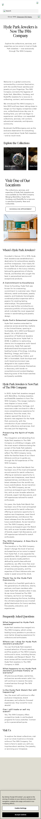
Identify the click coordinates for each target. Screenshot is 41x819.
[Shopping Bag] (37, 4)
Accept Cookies (20, 815)
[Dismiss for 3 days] (38, 16)
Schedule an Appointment (20, 209)
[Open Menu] (3, 4)
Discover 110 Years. (24, 17)
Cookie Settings (20, 808)
